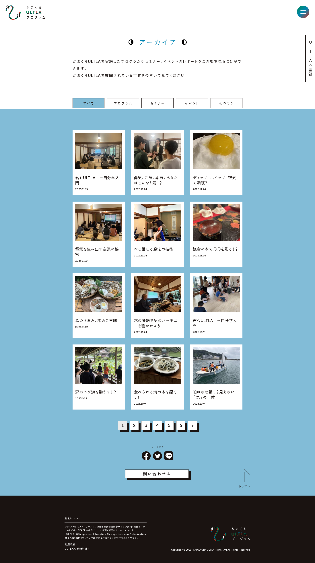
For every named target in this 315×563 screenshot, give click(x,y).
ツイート (157, 455)
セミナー (157, 103)
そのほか (226, 103)
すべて (88, 103)
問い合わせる (157, 473)
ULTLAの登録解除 (76, 548)
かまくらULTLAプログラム (25, 12)
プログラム (123, 103)
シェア (146, 455)
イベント (192, 103)
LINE (168, 455)
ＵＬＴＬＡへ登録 (310, 58)
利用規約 (70, 544)
